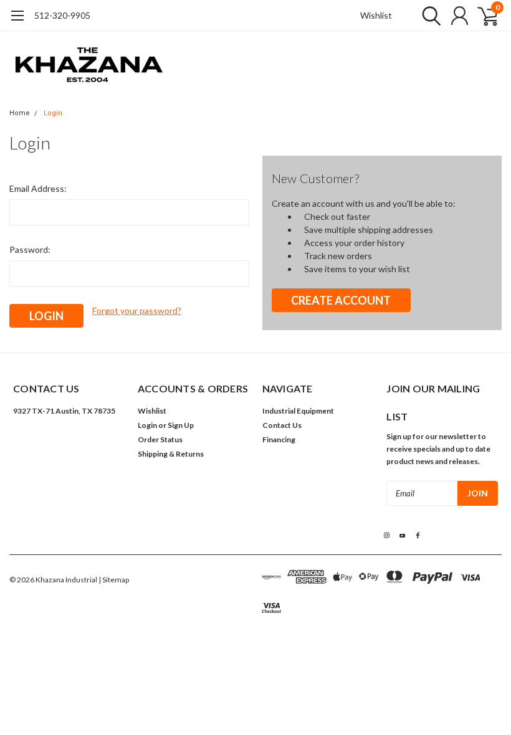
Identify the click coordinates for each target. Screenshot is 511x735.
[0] (483, 15)
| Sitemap (113, 579)
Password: (29, 249)
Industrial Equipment (298, 410)
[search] (428, 15)
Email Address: (38, 188)
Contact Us (282, 425)
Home (19, 113)
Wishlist (376, 15)
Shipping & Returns (171, 453)
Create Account (341, 300)
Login (53, 113)
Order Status (160, 439)
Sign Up (181, 425)
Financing (278, 439)
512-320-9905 (62, 15)
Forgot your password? (136, 310)
